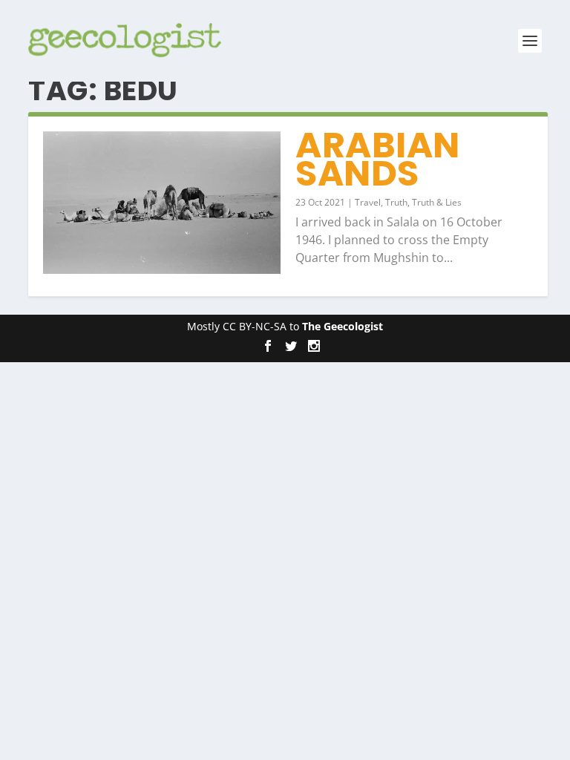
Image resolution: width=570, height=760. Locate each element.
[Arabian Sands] (162, 202)
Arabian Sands (377, 159)
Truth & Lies (437, 202)
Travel (368, 202)
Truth (396, 202)
